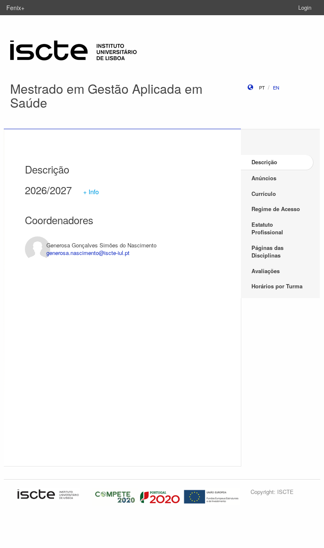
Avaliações (265, 271)
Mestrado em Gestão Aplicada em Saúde (106, 95)
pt (262, 87)
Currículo (263, 194)
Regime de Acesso (275, 209)
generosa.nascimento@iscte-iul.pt (88, 253)
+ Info (91, 191)
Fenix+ (15, 7)
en (276, 87)
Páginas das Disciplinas (267, 252)
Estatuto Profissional (267, 228)
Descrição (264, 162)
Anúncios (263, 178)
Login (304, 7)
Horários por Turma (276, 286)
